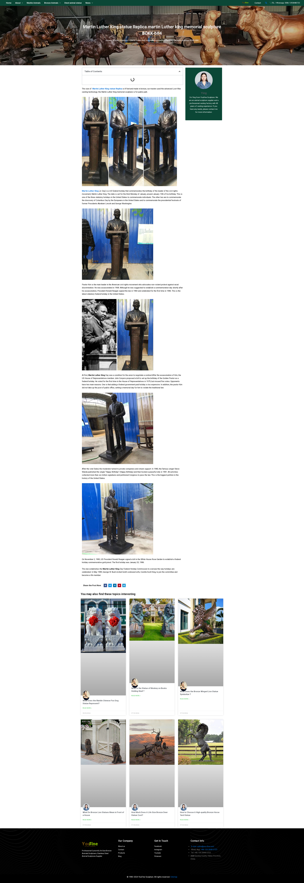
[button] (266, 2)
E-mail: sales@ (202, 846)
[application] (22, 3)
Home (108, 40)
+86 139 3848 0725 (209, 849)
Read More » (87, 708)
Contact (258, 3)
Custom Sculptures (120, 40)
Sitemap (173, 877)
